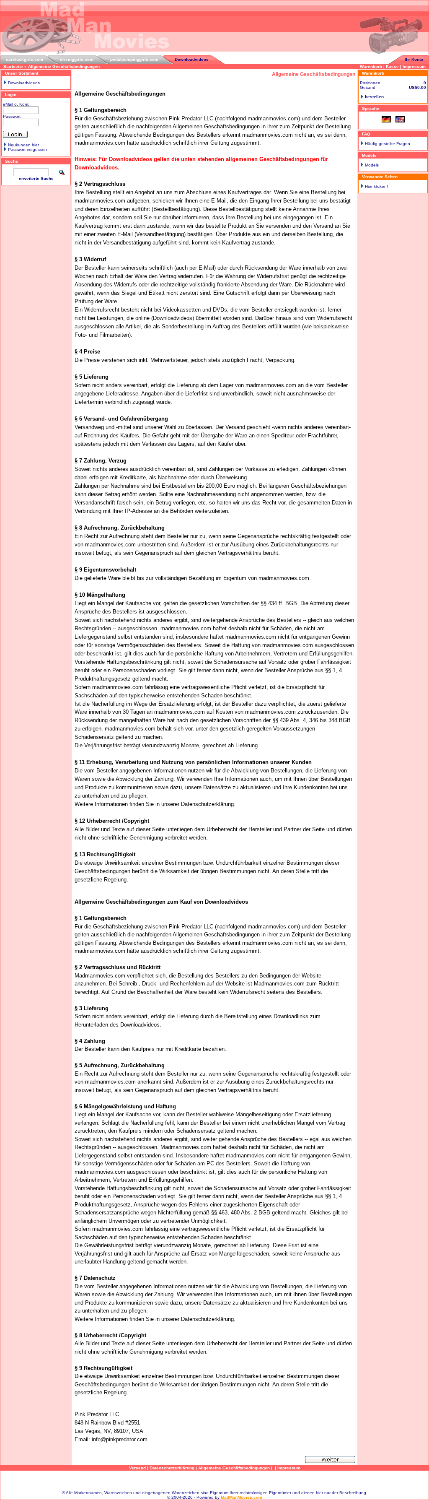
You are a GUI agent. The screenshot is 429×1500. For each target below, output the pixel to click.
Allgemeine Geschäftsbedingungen (64, 66)
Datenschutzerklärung (172, 1468)
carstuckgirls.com (24, 59)
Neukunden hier (23, 145)
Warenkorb (371, 66)
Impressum (414, 66)
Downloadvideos (192, 59)
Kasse (392, 66)
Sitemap (214, 1480)
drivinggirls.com (76, 59)
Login (10, 94)
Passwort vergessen (27, 149)
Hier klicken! (376, 186)
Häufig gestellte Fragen (387, 143)
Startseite (13, 66)
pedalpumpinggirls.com (134, 59)
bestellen (374, 96)
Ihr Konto (414, 59)
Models (372, 165)
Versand (137, 1468)
